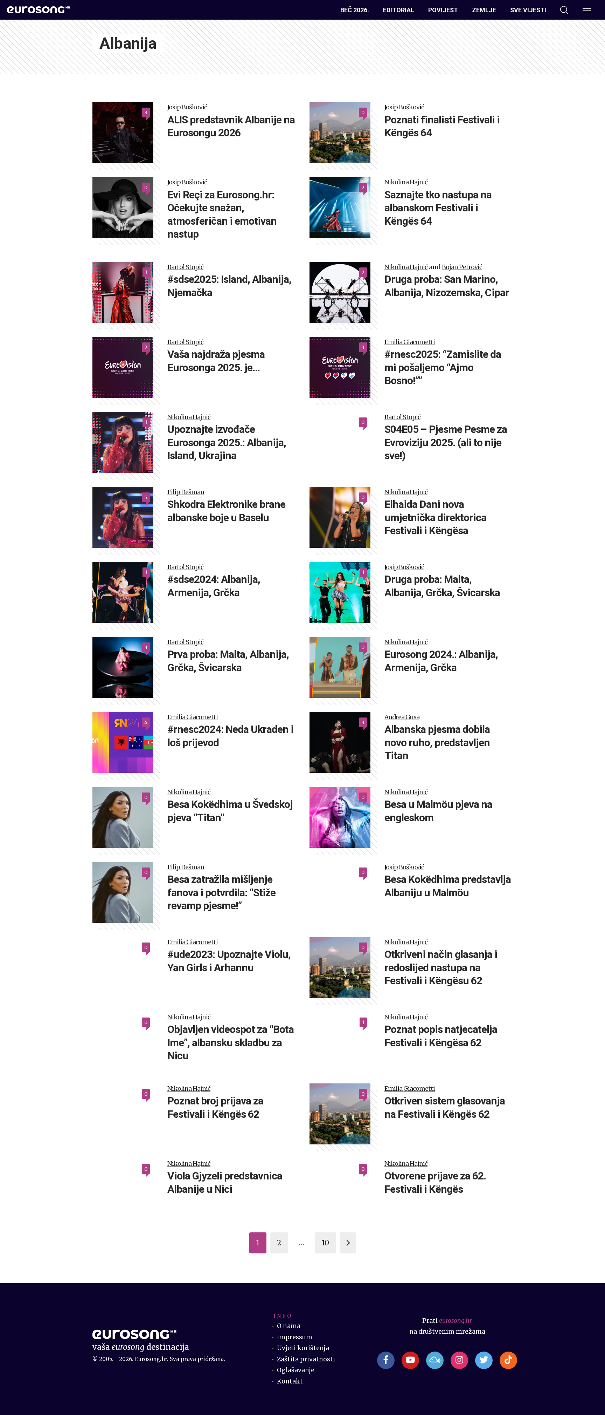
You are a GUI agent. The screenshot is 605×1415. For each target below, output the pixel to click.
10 (325, 1242)
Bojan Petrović (462, 267)
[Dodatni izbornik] (587, 10)
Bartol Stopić (185, 267)
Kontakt (290, 1381)
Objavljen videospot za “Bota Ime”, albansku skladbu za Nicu (230, 1042)
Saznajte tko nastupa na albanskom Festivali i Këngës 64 (438, 208)
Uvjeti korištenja (303, 1348)
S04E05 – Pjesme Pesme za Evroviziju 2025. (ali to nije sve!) (445, 442)
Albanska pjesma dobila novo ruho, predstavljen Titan (437, 742)
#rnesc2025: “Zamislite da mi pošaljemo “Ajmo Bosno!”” (442, 367)
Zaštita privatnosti (306, 1359)
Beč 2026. (354, 10)
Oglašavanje (295, 1370)
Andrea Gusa (401, 717)
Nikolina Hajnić (405, 182)
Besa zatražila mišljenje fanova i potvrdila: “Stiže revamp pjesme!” (221, 892)
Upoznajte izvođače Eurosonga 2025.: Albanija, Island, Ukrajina (226, 442)
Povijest (443, 10)
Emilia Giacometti (409, 342)
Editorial (398, 10)
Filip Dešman (185, 492)
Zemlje (484, 10)
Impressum (294, 1337)
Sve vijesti (528, 10)
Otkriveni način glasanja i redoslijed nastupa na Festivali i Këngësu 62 (440, 967)
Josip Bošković (187, 107)
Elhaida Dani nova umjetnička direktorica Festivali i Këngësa (435, 517)
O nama (288, 1326)
